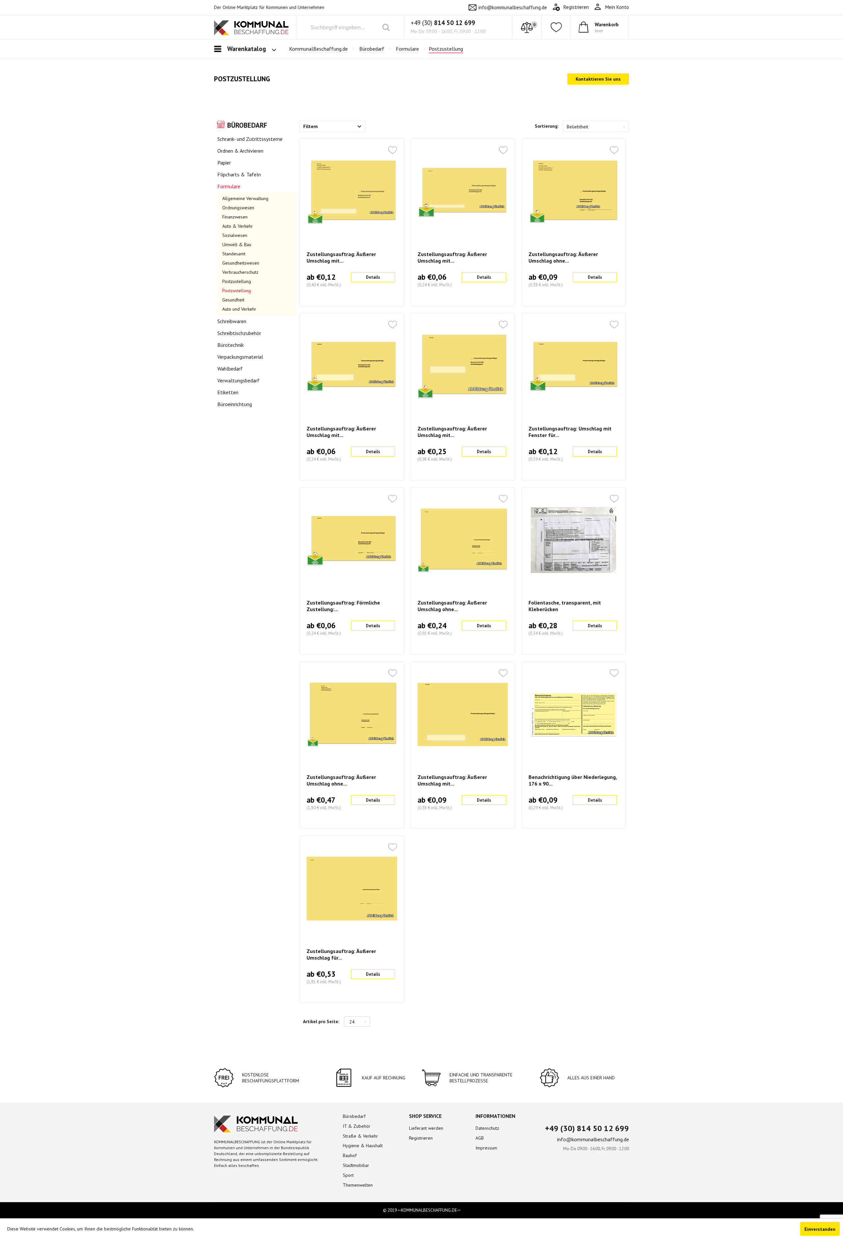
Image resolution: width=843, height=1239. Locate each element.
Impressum (486, 1148)
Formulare (228, 186)
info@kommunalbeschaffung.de (512, 7)
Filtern (310, 126)
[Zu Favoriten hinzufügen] (392, 150)
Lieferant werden (426, 1128)
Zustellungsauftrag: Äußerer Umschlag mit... (341, 257)
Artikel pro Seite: (321, 1021)
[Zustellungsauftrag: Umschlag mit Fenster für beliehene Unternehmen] (574, 366)
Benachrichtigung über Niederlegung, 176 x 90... (573, 780)
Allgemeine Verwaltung (245, 198)
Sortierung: (546, 126)
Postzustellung (236, 281)
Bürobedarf (247, 125)
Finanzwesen (235, 217)
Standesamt (233, 254)
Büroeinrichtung (234, 404)
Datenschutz (487, 1128)
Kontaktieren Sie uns (598, 79)
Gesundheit (233, 300)
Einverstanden (819, 1229)
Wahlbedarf (230, 368)
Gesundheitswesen (240, 263)
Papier (224, 162)
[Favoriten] (556, 27)
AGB (480, 1138)
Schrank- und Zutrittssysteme (250, 139)
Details (373, 277)
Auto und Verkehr (239, 309)
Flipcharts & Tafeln (239, 174)
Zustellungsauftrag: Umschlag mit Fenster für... (570, 431)
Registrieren (421, 1138)
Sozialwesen (234, 235)
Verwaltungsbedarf (238, 380)
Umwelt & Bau (236, 244)
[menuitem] (611, 7)
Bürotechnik (230, 345)
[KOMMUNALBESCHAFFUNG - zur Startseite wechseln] (251, 28)
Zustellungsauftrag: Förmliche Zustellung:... (343, 605)
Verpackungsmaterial (240, 356)
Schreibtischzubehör (239, 333)
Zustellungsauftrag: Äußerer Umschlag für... (341, 954)
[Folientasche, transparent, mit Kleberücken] (574, 540)
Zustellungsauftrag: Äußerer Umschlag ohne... (563, 257)
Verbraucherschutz (240, 272)
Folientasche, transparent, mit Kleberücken (565, 605)
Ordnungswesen (238, 208)
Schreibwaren (231, 321)
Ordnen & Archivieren (240, 150)
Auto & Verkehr (237, 226)
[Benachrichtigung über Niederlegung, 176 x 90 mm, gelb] (574, 714)
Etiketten (227, 392)
